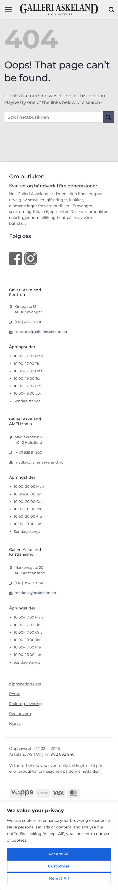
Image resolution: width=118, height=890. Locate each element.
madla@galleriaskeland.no (39, 462)
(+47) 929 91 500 (28, 452)
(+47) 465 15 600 (29, 322)
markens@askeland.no (35, 592)
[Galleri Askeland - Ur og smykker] (59, 9)
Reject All (59, 878)
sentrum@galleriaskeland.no (41, 331)
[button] (8, 9)
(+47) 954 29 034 (29, 583)
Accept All (58, 854)
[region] (59, 846)
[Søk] (111, 9)
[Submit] (108, 117)
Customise (59, 866)
